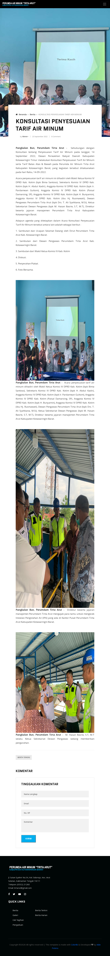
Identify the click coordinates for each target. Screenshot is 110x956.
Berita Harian (41, 915)
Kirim (28, 838)
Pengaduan (18, 924)
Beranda (22, 114)
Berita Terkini (24, 757)
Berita (32, 114)
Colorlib (74, 944)
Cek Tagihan (18, 920)
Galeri (15, 915)
